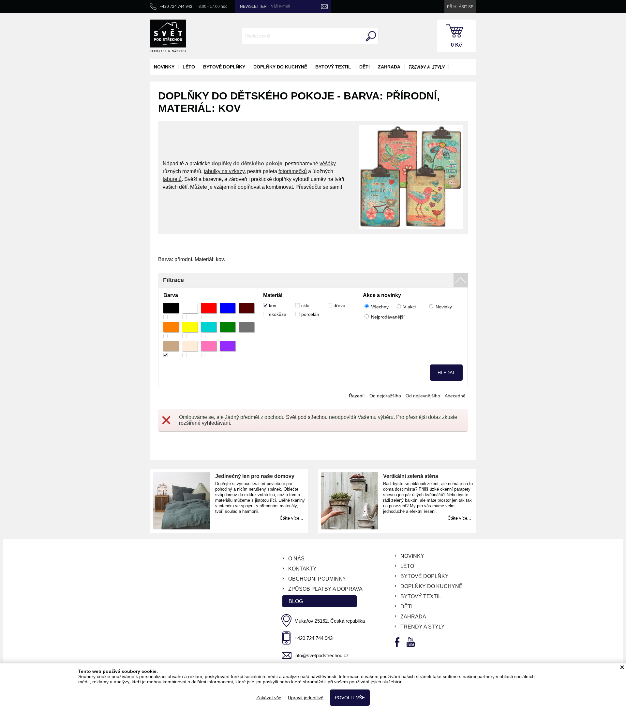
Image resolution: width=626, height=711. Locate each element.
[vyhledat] (370, 36)
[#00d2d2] (208, 330)
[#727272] (246, 330)
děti (364, 66)
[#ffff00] (190, 330)
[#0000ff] (227, 311)
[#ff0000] (208, 311)
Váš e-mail (280, 6)
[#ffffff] (190, 311)
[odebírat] (324, 6)
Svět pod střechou (307, 417)
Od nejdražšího (385, 395)
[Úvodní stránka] (168, 36)
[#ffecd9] (190, 349)
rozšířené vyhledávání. (205, 423)
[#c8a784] (171, 349)
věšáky (328, 163)
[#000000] (171, 311)
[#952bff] (227, 349)
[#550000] (246, 311)
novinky (164, 66)
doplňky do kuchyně (280, 66)
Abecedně (455, 395)
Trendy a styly (426, 67)
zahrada (389, 66)
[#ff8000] (171, 330)
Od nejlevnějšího (423, 395)
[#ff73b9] (208, 349)
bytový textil (333, 66)
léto (189, 66)
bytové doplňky (224, 66)
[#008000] (227, 330)
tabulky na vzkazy (224, 171)
